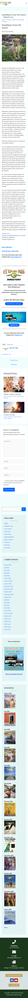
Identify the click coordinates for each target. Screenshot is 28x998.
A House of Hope (9, 415)
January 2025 (7, 616)
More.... (6, 927)
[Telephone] (14, 942)
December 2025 (8, 586)
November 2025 (8, 589)
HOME (6, 523)
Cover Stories (8, 529)
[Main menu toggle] (26, 3)
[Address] (14, 962)
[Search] (24, 509)
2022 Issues (7, 624)
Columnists (7, 531)
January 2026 (7, 584)
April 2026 (7, 575)
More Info (7, 545)
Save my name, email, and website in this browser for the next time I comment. (13, 483)
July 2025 (6, 600)
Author (4, 344)
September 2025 (9, 594)
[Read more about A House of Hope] (14, 407)
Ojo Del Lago (13, 348)
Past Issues (7, 629)
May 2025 (7, 605)
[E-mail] (14, 952)
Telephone (14, 946)
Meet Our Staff (8, 539)
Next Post (14, 364)
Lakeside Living (8, 526)
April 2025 (7, 608)
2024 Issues (7, 619)
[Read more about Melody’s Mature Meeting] (14, 384)
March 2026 (7, 578)
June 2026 (7, 570)
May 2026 (7, 573)
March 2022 (16, 20)
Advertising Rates (9, 537)
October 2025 (8, 592)
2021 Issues (7, 627)
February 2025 (8, 613)
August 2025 (7, 597)
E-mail (14, 956)
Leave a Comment (7, 20)
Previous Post (14, 360)
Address (14, 966)
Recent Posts (10, 344)
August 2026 (7, 565)
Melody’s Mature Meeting (12, 394)
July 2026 (6, 567)
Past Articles (7, 534)
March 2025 (7, 610)
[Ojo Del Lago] (6, 349)
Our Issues (7, 548)
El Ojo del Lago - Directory (14, 304)
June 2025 (7, 602)
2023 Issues (7, 621)
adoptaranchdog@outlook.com (10, 235)
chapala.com (18, 335)
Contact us (7, 542)
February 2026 (8, 581)
